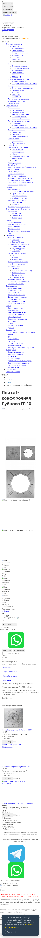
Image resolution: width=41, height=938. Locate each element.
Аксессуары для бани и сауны (20, 178)
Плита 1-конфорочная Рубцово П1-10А (17, 730)
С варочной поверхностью (22, 88)
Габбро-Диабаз (18, 152)
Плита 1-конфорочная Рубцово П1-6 (16, 767)
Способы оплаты (10, 676)
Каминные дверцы (15, 308)
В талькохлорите (19, 81)
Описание (7, 667)
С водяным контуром (20, 53)
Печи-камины (13, 46)
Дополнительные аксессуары (19, 361)
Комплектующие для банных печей (22, 167)
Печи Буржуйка (14, 103)
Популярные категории (11, 823)
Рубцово (5, 611)
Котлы (8, 220)
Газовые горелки (19, 143)
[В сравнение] (19, 778)
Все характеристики (10, 662)
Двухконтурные (18, 249)
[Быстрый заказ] (15, 624)
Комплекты (16, 123)
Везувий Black (18, 242)
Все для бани (11, 145)
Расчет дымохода (13, 372)
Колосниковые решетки (17, 319)
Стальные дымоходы (16, 284)
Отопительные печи (14, 44)
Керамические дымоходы (18, 262)
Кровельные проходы (16, 288)
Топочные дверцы (15, 310)
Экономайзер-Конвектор (22, 271)
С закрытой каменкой (21, 119)
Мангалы (11, 341)
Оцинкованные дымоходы (18, 282)
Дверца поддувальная (17, 312)
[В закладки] (17, 778)
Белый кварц (17, 150)
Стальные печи (18, 51)
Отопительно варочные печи (19, 64)
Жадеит (15, 154)
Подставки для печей (16, 304)
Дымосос (15, 268)
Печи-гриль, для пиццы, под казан (21, 332)
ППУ (14, 255)
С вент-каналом (18, 264)
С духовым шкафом (20, 66)
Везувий (15, 240)
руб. (7, 9)
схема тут (25, 39)
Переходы (16, 251)
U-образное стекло (19, 198)
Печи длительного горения (19, 86)
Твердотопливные (15, 222)
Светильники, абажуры (17, 185)
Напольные (16, 134)
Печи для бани (12, 106)
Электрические (14, 229)
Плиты (10, 323)
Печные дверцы (14, 317)
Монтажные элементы (17, 253)
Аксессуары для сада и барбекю (21, 348)
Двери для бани (14, 163)
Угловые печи (17, 55)
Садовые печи (13, 339)
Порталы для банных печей (19, 180)
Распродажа (11, 370)
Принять (10, 932)
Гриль (10, 337)
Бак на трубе (17, 275)
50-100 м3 (15, 57)
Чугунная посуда (14, 345)
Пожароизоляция (15, 290)
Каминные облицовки (17, 200)
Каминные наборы (15, 354)
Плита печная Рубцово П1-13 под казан (17, 803)
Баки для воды (13, 169)
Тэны (9, 233)
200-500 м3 (16, 77)
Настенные (16, 132)
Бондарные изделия (16, 174)
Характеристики (10, 672)
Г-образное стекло (19, 196)
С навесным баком (19, 117)
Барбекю (11, 334)
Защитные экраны (15, 359)
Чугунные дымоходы (16, 279)
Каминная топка (14, 189)
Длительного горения (16, 224)
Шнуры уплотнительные (17, 297)
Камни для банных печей (18, 147)
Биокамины (12, 211)
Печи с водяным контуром (18, 99)
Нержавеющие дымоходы (18, 244)
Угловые (15, 205)
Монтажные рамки (15, 326)
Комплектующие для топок (19, 207)
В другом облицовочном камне (24, 84)
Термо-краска (13, 367)
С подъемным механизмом (23, 191)
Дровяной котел (14, 227)
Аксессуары (17, 218)
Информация (7, 818)
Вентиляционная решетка (18, 363)
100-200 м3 (16, 59)
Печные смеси (13, 293)
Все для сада (11, 330)
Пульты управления (20, 136)
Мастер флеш (17, 260)
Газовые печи (13, 139)
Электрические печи (16, 130)
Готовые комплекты (16, 238)
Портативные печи (15, 343)
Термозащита (11, 286)
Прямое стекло (18, 194)
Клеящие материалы (16, 295)
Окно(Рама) (12, 165)
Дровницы (12, 356)
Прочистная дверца (16, 315)
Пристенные (17, 202)
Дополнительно (14, 266)
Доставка (7, 680)
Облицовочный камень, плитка (20, 183)
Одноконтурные (18, 246)
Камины (9, 187)
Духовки (11, 328)
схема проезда (8, 30)
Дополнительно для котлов (19, 231)
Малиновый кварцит (20, 156)
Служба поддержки (9, 820)
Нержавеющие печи (20, 114)
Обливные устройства (17, 176)
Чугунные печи (18, 48)
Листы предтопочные (16, 301)
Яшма (14, 161)
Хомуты (15, 257)
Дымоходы (10, 235)
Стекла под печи (14, 299)
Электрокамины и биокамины (18, 209)
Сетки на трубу (14, 172)
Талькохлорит (17, 158)
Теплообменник (18, 273)
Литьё (8, 306)
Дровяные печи (14, 108)
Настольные (17, 216)
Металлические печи (16, 101)
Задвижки (12, 321)
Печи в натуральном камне (19, 79)
